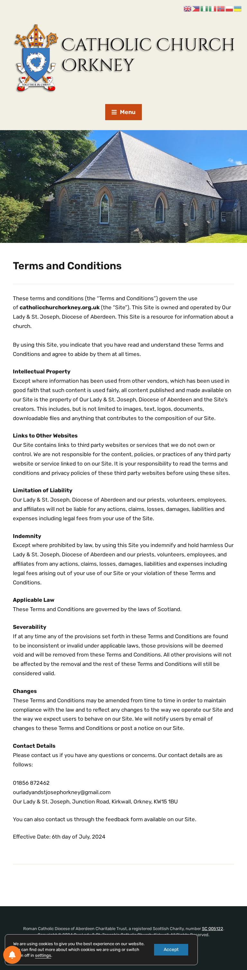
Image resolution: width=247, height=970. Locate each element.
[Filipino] (196, 9)
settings (43, 955)
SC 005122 (212, 928)
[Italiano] (213, 9)
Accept (171, 949)
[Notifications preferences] (12, 955)
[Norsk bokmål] (221, 9)
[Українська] (238, 9)
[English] (188, 9)
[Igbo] (204, 9)
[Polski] (229, 9)
